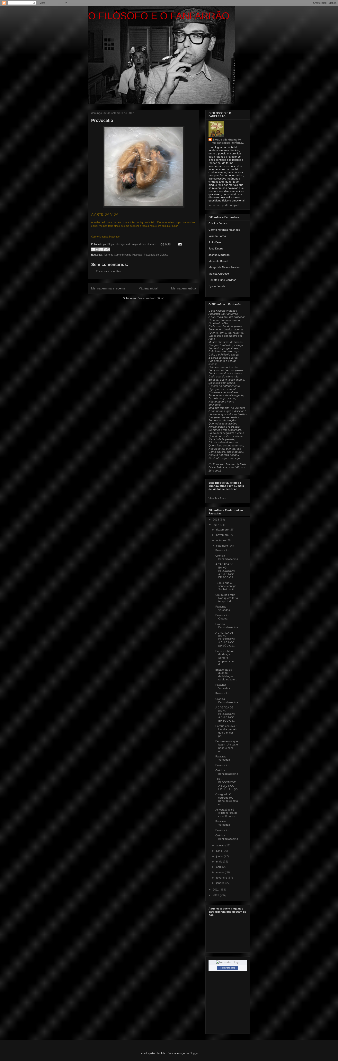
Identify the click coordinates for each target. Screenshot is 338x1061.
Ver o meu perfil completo (224, 205)
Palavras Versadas (222, 608)
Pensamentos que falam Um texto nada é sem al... (226, 746)
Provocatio (221, 550)
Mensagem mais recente (108, 288)
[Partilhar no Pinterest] (108, 249)
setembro (222, 545)
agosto (220, 845)
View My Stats (217, 498)
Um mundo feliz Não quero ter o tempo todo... (226, 598)
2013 (216, 519)
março (220, 872)
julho (219, 850)
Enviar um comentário (108, 271)
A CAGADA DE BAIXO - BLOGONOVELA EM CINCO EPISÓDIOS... (226, 571)
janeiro (220, 882)
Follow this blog (227, 968)
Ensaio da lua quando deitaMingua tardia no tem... (226, 674)
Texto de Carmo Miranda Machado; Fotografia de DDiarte (135, 254)
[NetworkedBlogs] (227, 962)
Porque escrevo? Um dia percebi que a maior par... (226, 730)
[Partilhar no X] (100, 249)
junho (220, 856)
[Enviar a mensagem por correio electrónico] (179, 244)
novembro (222, 534)
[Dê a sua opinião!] (97, 249)
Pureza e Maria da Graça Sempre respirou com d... (225, 657)
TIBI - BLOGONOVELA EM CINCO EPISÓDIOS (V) (226, 783)
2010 (216, 895)
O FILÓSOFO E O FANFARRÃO (158, 15)
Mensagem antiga (183, 288)
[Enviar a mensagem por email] (93, 249)
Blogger (194, 1053)
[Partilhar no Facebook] (104, 249)
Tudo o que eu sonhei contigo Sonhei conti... (225, 586)
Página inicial (148, 288)
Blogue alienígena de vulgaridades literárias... (228, 141)
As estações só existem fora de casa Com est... (226, 813)
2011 (216, 889)
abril (219, 866)
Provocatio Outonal (221, 617)
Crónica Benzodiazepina (226, 557)
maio (219, 861)
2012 (216, 524)
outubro (221, 540)
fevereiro (222, 877)
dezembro (222, 529)
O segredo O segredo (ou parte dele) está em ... (226, 799)
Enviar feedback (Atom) (151, 298)
